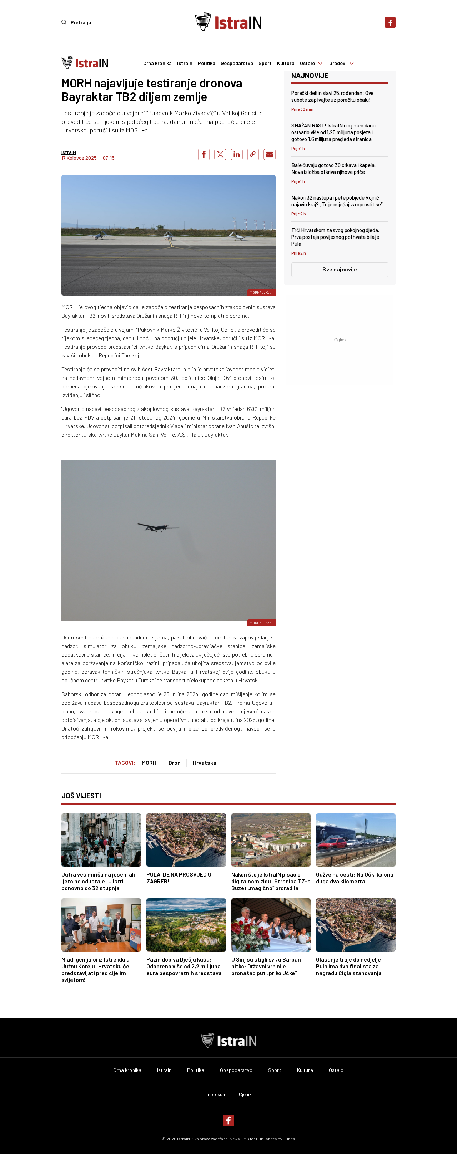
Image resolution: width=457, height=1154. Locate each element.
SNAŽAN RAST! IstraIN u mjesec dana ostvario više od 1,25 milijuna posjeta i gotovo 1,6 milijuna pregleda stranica (333, 132)
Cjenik (245, 1094)
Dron (175, 762)
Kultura (286, 63)
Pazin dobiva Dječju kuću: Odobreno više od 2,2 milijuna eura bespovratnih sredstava (184, 966)
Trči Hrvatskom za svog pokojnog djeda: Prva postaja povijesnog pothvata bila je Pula (335, 237)
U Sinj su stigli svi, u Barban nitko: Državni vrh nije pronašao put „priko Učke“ (266, 966)
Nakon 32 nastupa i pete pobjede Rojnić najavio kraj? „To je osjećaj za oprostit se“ (336, 200)
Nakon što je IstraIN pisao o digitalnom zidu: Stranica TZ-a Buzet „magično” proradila (271, 881)
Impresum (216, 1094)
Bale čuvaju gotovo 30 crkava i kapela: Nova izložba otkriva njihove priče (333, 168)
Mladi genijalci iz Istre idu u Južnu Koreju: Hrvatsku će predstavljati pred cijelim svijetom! (95, 969)
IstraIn (184, 63)
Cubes (289, 1138)
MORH (149, 762)
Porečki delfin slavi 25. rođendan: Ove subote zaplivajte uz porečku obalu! (332, 96)
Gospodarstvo (237, 63)
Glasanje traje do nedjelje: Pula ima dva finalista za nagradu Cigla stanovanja (349, 966)
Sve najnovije (339, 269)
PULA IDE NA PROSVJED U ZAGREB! (178, 877)
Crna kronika (157, 63)
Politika (206, 63)
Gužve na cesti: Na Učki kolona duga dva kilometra (354, 877)
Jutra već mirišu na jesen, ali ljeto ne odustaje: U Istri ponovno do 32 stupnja (98, 881)
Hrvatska (204, 762)
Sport (265, 63)
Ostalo (307, 63)
